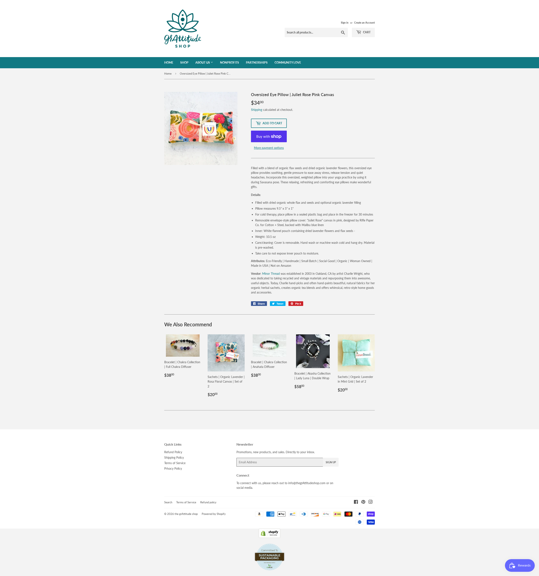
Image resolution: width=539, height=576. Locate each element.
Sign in (344, 22)
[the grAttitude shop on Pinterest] (363, 502)
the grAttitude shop (186, 514)
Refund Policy (173, 452)
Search (168, 502)
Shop (184, 62)
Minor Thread (271, 273)
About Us (203, 62)
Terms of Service (174, 463)
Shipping (256, 109)
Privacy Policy (173, 468)
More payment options (269, 148)
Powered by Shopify (214, 514)
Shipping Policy (174, 457)
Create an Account (364, 22)
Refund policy (208, 502)
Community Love (288, 62)
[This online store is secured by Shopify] (269, 536)
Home (168, 62)
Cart (366, 32)
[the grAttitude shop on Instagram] (370, 502)
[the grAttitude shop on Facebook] (356, 502)
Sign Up (331, 462)
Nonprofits (229, 62)
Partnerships (257, 62)
